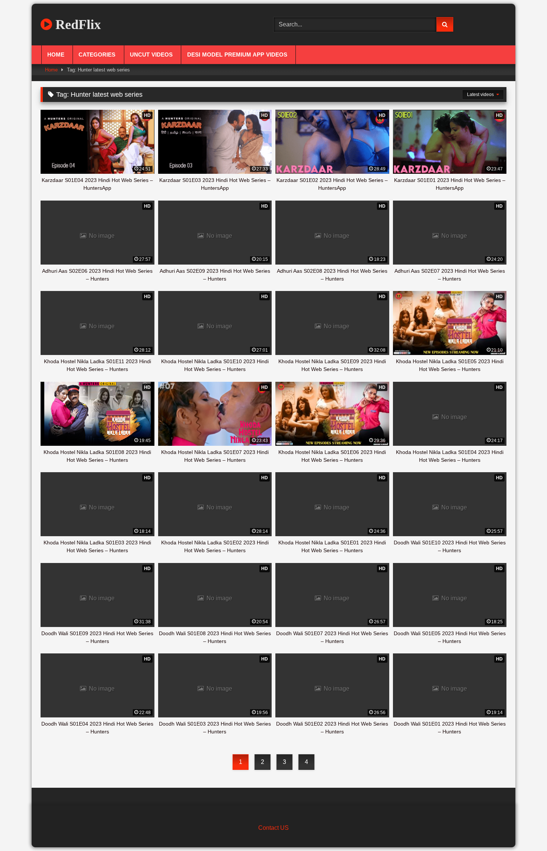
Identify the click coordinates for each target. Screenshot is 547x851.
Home (55, 55)
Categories (97, 55)
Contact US (273, 828)
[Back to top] (524, 829)
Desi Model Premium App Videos (237, 55)
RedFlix (76, 24)
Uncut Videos (151, 55)
